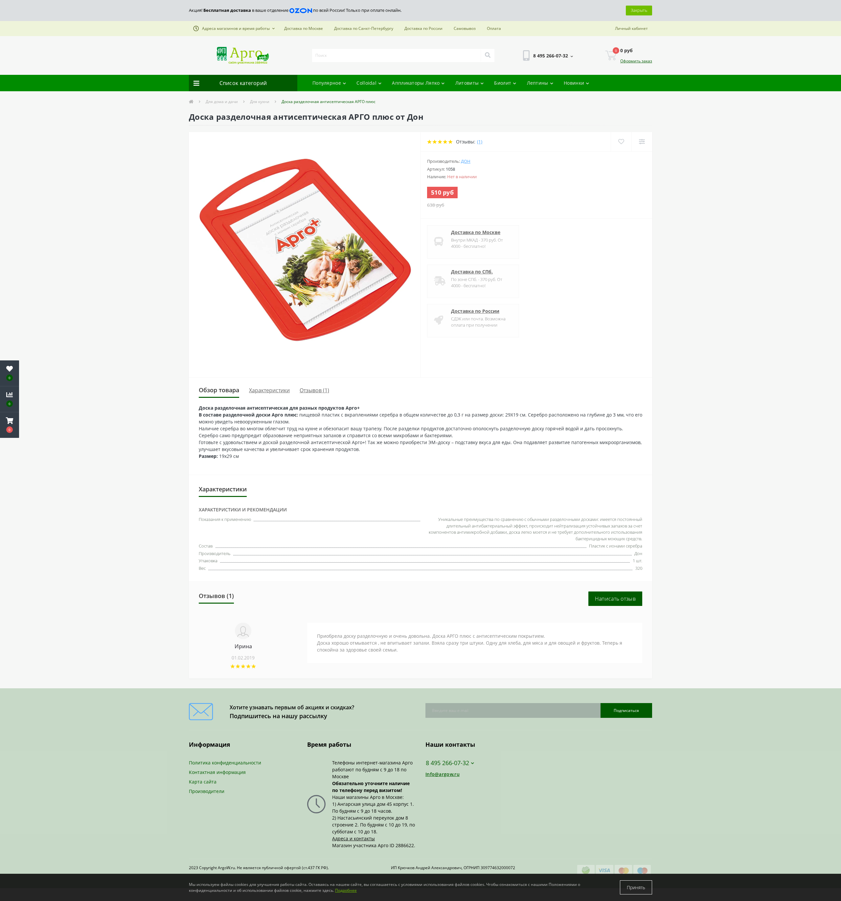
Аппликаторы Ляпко (416, 83)
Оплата (494, 28)
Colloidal (366, 83)
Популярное (326, 83)
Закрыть (639, 10)
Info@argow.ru (442, 774)
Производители (206, 791)
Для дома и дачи (222, 101)
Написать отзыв (615, 598)
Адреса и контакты (353, 838)
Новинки (574, 83)
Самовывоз (465, 28)
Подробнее (346, 890)
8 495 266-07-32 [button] (447, 763)
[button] (234, 28)
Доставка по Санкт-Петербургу (363, 28)
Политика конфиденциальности (225, 763)
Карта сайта (202, 782)
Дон (465, 161)
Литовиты (467, 83)
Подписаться (626, 710)
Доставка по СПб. (472, 271)
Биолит (502, 83)
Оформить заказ (636, 61)
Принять (636, 887)
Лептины (537, 83)
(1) (479, 142)
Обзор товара (219, 390)
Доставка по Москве (303, 28)
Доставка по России (423, 28)
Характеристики (269, 390)
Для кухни (259, 101)
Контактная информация (217, 772)
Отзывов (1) (314, 390)
